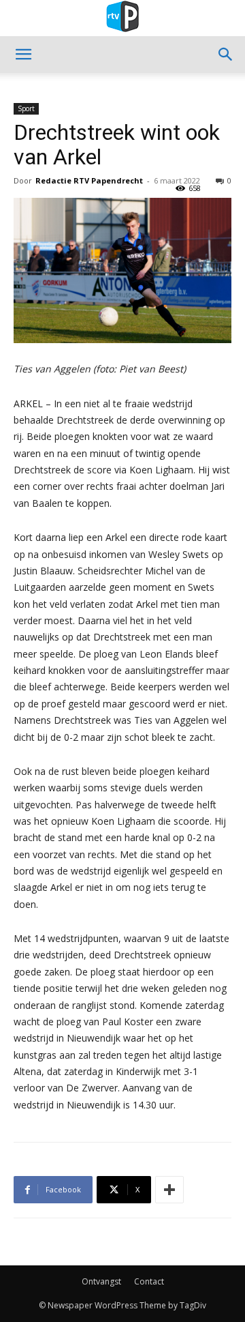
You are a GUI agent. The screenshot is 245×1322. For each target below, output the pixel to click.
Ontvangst (101, 1281)
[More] (169, 1189)
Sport (26, 108)
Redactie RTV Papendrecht (89, 180)
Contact (149, 1281)
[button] (23, 54)
